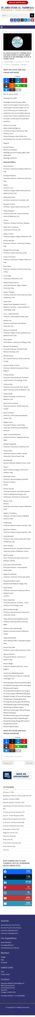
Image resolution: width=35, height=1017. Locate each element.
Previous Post (7, 763)
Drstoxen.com (17, 1010)
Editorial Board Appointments (12, 819)
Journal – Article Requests (11, 816)
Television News (8, 836)
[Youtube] (32, 20)
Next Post (29, 763)
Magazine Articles (9, 833)
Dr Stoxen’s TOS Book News (12, 822)
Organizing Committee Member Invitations (17, 806)
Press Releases (8, 846)
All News (7, 756)
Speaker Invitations (9, 799)
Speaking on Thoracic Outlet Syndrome (16, 796)
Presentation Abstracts (10, 843)
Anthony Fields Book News (12, 826)
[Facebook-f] (11, 20)
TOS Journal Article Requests (12, 812)
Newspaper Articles (9, 829)
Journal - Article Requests (16, 756)
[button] (1, 27)
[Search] (32, 15)
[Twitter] (29, 20)
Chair (4, 850)
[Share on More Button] (18, 89)
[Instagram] (22, 20)
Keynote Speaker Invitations (12, 802)
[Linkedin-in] (25, 20)
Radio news (7, 839)
